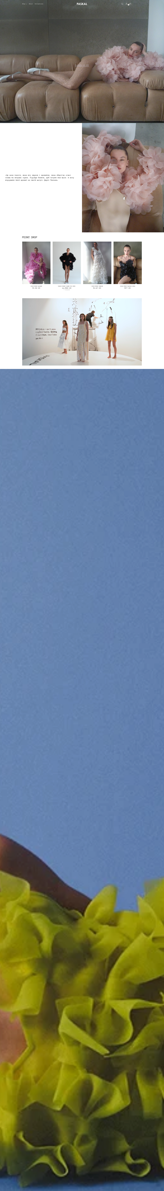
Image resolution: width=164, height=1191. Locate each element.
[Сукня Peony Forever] (97, 263)
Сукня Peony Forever (97, 286)
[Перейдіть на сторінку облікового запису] (126, 4)
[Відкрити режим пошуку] (122, 4)
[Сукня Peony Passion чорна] (128, 263)
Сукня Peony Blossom (36, 286)
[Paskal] (82, 4)
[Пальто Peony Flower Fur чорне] (67, 263)
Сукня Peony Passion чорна (127, 286)
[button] (136, 3)
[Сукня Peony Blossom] (36, 263)
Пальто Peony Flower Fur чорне (66, 286)
